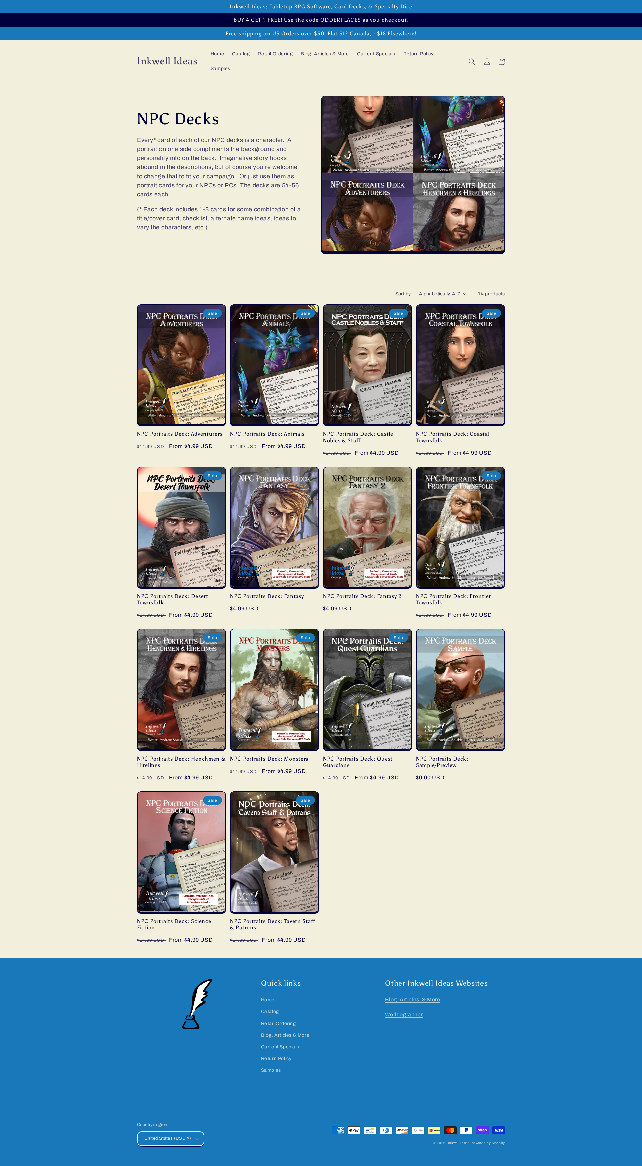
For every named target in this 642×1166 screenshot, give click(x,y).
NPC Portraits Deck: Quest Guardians (358, 761)
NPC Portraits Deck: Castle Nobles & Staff (358, 437)
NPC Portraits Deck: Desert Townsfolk (172, 599)
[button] (472, 61)
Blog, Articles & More (285, 1035)
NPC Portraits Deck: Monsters (269, 758)
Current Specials (280, 1046)
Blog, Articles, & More (412, 999)
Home (268, 999)
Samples (271, 1070)
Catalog (270, 1011)
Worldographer (404, 1014)
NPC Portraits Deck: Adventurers (179, 434)
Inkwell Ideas (459, 1143)
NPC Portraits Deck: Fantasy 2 (362, 596)
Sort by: (403, 293)
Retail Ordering (278, 1023)
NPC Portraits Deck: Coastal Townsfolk (452, 437)
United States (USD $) (167, 1138)
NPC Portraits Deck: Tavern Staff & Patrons (272, 924)
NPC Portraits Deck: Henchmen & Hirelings (181, 761)
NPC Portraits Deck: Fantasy (267, 596)
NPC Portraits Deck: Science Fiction (174, 924)
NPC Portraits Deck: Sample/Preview (442, 761)
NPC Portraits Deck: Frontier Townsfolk (453, 599)
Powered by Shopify (488, 1143)
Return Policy (276, 1058)
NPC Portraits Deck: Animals (267, 434)
